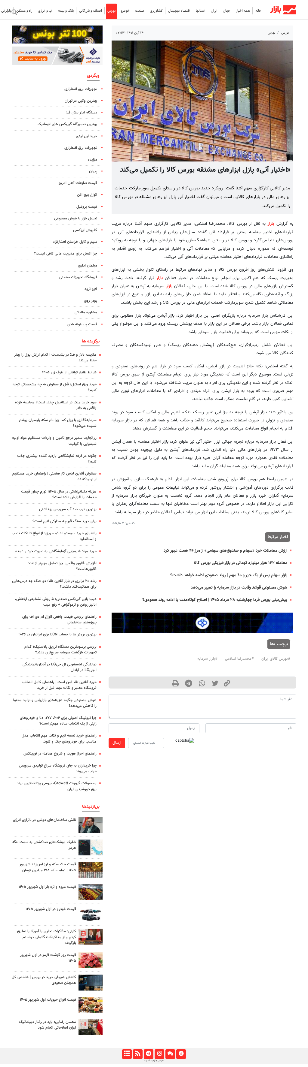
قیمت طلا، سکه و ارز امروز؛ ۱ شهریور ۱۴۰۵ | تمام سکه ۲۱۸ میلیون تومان (48, 867)
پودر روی (90, 301)
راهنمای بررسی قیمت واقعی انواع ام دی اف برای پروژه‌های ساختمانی (59, 619)
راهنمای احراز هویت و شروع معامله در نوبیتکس (60, 754)
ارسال (116, 743)
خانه (258, 11)
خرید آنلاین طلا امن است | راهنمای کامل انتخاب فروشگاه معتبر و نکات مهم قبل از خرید (59, 685)
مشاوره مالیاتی (86, 312)
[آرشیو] (127, 1054)
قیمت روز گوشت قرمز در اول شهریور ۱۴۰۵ (48, 958)
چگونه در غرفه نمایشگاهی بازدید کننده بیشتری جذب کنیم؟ (57, 459)
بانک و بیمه (66, 11)
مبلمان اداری (87, 266)
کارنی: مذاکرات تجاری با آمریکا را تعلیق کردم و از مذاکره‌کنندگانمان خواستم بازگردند (46, 937)
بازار (271, 223)
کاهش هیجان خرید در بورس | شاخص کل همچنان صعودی (44, 980)
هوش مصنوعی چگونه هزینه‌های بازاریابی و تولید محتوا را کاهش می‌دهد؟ (55, 703)
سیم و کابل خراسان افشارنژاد (75, 242)
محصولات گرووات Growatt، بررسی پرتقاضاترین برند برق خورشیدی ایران (57, 786)
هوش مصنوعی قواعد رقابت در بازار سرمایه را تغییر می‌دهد (239, 587)
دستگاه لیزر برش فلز (81, 113)
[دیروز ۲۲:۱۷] (91, 1027)
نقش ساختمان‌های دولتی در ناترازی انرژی (44, 820)
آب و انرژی (45, 11)
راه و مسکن (24, 11)
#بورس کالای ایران (275, 659)
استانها (200, 11)
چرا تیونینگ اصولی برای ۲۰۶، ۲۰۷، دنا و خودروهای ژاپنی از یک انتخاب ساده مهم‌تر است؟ (58, 721)
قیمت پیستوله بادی (82, 324)
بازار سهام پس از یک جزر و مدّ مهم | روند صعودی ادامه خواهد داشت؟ (228, 575)
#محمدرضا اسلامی (239, 659)
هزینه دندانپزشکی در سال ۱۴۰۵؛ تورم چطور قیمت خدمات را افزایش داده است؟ (59, 494)
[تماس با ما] (170, 1054)
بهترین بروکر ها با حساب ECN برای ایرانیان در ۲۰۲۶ (57, 634)
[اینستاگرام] (159, 1054)
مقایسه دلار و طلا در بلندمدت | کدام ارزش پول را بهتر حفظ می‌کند (55, 357)
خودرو (125, 11)
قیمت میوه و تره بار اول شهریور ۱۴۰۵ (47, 887)
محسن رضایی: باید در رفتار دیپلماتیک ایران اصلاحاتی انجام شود (47, 1025)
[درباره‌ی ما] (181, 1054)
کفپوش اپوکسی (85, 230)
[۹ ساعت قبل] (91, 982)
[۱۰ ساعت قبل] (91, 892)
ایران (214, 11)
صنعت (139, 11)
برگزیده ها (91, 341)
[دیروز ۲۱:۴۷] (91, 937)
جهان (226, 11)
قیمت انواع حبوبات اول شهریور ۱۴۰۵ (48, 1000)
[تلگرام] (148, 1054)
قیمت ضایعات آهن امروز (78, 183)
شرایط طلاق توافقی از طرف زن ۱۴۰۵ (69, 372)
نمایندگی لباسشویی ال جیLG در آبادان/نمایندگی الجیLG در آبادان (60, 667)
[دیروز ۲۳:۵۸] (91, 847)
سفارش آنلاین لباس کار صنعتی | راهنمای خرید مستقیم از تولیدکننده (54, 476)
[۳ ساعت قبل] (91, 825)
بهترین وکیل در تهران (81, 101)
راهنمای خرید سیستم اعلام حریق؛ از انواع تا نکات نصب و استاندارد (54, 536)
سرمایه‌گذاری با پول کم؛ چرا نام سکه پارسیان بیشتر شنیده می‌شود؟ (58, 423)
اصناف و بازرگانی (90, 11)
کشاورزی (156, 11)
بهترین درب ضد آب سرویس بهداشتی (68, 509)
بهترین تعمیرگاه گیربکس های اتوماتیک (67, 124)
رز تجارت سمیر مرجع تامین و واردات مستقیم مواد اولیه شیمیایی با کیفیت (54, 441)
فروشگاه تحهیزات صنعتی (78, 277)
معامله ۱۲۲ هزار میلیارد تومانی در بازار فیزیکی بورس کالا (240, 562)
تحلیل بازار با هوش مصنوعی (75, 219)
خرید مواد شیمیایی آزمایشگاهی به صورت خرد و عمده (56, 551)
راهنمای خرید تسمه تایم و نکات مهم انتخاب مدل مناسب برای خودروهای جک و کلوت (59, 738)
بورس (111, 11)
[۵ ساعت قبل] (91, 870)
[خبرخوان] (137, 1054)
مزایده (92, 160)
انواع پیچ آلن (87, 195)
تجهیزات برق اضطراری (80, 89)
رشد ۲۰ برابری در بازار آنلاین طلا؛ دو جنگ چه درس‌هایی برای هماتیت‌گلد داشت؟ (54, 584)
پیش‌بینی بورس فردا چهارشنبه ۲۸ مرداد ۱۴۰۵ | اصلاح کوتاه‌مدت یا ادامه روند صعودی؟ (214, 599)
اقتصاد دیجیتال (179, 11)
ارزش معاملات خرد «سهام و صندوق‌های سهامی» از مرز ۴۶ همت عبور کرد (225, 550)
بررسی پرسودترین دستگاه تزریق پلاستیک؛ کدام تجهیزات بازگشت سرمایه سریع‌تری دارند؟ (60, 650)
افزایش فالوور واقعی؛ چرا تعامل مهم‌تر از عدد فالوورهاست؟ (62, 566)
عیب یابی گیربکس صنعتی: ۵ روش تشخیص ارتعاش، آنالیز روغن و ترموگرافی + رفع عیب (56, 602)
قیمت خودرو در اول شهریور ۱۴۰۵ (51, 909)
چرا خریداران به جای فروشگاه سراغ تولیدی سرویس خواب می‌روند (58, 768)
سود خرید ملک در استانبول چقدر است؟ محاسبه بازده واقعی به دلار (56, 405)
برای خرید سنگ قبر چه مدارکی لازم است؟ (64, 521)
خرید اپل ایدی (86, 136)
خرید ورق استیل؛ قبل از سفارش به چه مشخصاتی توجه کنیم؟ (55, 387)
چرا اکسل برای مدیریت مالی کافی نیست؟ (65, 254)
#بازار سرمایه (207, 659)
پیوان (93, 171)
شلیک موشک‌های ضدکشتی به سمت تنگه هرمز (44, 845)
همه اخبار (243, 11)
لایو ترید (91, 289)
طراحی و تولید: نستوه (154, 1060)
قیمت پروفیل (86, 207)
